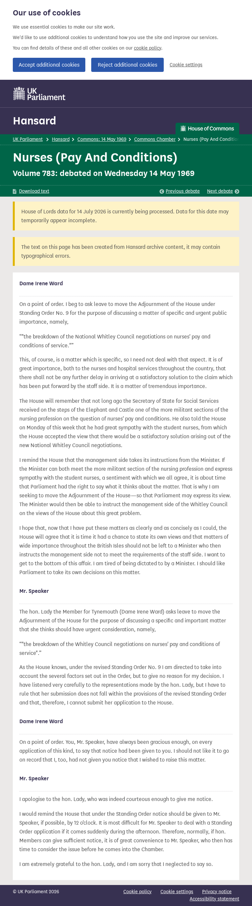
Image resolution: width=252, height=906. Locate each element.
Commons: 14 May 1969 (101, 139)
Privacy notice (217, 892)
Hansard (34, 120)
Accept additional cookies (49, 65)
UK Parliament (28, 139)
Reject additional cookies (127, 65)
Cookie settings (186, 65)
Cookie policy (137, 892)
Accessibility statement (214, 899)
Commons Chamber (155, 139)
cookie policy (147, 48)
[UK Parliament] (39, 93)
